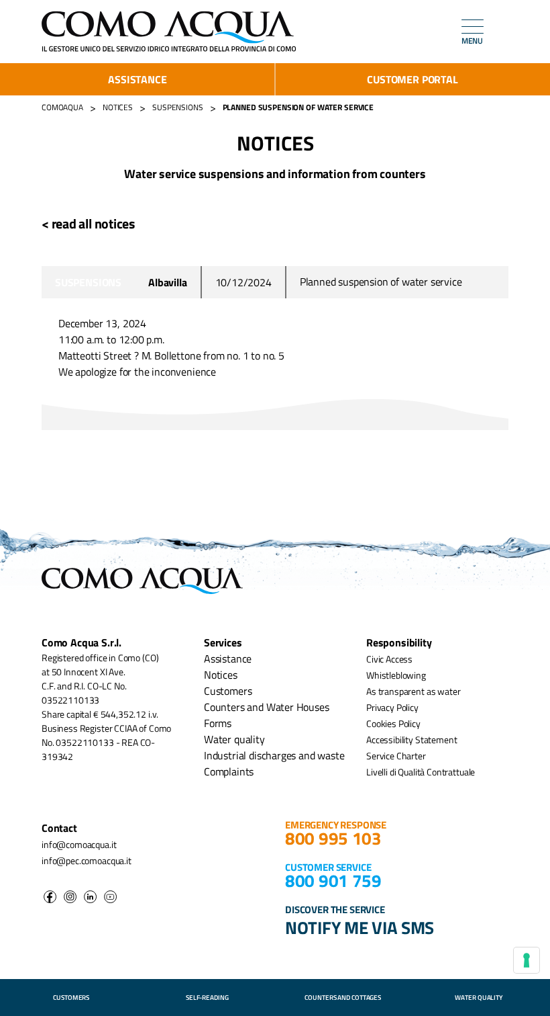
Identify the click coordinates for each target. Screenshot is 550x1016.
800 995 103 (333, 838)
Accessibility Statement (411, 739)
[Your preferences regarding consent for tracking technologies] (526, 960)
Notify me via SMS (359, 927)
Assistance (137, 79)
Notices (220, 675)
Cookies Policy (393, 723)
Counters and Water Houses (266, 707)
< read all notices (88, 223)
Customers (228, 691)
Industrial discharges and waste (274, 755)
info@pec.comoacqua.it (86, 860)
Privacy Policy (392, 707)
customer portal (412, 79)
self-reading (207, 997)
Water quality (234, 739)
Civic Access (389, 659)
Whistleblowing (396, 675)
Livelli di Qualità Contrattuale (420, 772)
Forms (217, 723)
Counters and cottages (343, 997)
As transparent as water (413, 691)
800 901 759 (333, 880)
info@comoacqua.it (79, 844)
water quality (478, 997)
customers (71, 997)
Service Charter (396, 756)
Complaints (229, 771)
